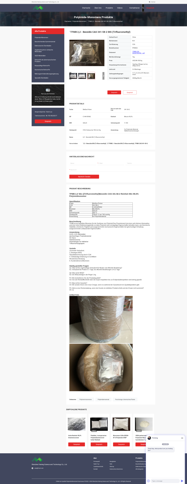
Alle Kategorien (139, 469)
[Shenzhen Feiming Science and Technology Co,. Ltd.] (38, 8)
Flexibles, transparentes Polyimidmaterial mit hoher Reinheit (98, 438)
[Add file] (148, 481)
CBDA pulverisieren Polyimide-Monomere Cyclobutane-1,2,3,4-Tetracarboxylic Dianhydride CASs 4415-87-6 (143, 438)
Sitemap (112, 466)
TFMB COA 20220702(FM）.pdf (138, 52)
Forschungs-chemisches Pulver (125, 399)
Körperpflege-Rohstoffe (42, 65)
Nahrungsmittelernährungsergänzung (47, 74)
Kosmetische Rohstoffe (42, 69)
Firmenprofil (97, 461)
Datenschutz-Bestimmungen (116, 469)
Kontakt (96, 469)
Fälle (111, 464)
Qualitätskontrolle (98, 466)
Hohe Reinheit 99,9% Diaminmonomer (74, 436)
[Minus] (182, 438)
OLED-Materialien (40, 55)
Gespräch (48, 121)
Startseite (68, 21)
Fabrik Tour (96, 464)
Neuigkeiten (113, 461)
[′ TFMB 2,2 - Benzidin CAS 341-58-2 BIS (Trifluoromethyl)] (76, 424)
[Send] (182, 481)
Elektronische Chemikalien (43, 45)
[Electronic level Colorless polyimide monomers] (86, 53)
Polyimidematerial (103, 399)
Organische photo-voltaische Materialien (44, 50)
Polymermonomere (86, 399)
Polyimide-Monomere (79, 21)
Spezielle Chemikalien (41, 78)
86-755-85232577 (51, 115)
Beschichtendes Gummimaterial (45, 41)
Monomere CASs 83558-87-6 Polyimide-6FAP (121, 436)
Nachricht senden (84, 177)
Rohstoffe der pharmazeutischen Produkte (45, 60)
